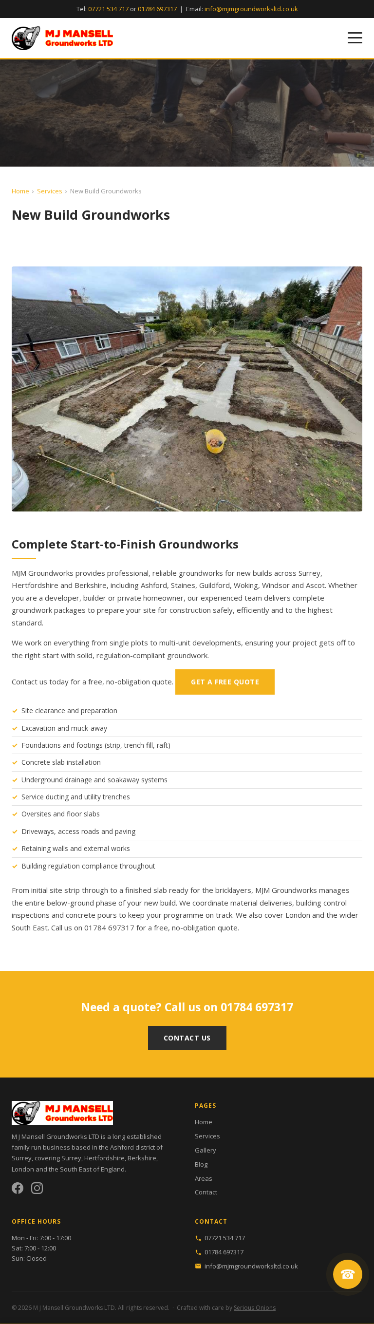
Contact (206, 1192)
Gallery (205, 1150)
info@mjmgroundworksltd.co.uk (251, 8)
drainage (78, 779)
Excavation (38, 728)
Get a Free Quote (225, 681)
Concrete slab (43, 762)
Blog (201, 1164)
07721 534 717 (108, 8)
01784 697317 (157, 8)
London (297, 915)
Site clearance (43, 710)
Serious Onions (255, 1308)
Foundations (41, 745)
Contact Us (187, 1037)
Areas (203, 1178)
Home (20, 191)
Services (49, 191)
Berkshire (91, 585)
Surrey (309, 573)
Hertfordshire (35, 585)
